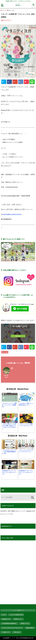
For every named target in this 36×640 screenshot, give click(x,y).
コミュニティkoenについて (18, 610)
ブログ (3, 614)
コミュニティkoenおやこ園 (16, 614)
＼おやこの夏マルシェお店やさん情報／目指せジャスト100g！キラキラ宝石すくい (9, 426)
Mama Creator (29, 627)
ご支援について (5, 632)
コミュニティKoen (14, 638)
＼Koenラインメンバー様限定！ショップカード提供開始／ (9, 405)
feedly (18, 336)
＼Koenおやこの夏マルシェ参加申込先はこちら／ (26, 404)
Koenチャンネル (24, 623)
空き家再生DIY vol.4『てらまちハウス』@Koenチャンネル (26, 472)
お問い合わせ (17, 632)
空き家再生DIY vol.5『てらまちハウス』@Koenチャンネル (9, 472)
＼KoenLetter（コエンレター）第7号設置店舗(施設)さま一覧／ (9, 451)
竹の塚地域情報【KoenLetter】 (9, 623)
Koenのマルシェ (18, 619)
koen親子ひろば (6, 619)
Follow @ (18, 330)
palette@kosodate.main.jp (12, 214)
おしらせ (5, 352)
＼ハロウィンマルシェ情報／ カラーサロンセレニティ (26, 424)
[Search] (32, 497)
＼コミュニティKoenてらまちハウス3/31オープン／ (26, 450)
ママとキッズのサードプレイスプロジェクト (12, 627)
